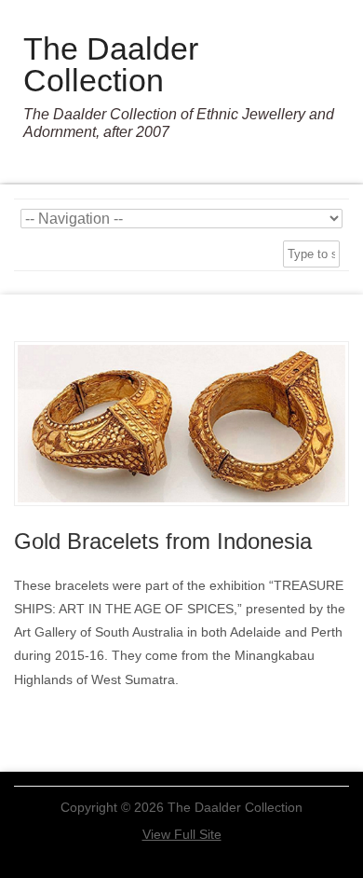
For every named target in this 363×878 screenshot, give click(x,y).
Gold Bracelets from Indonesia (163, 541)
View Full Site (182, 834)
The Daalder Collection (110, 64)
